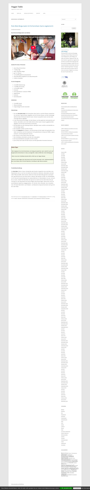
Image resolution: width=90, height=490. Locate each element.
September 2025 (64, 170)
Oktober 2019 (64, 286)
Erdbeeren (69, 454)
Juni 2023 (63, 212)
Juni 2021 (63, 253)
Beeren (63, 453)
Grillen (73, 458)
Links (44, 13)
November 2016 (64, 342)
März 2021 (63, 258)
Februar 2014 (64, 397)
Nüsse (62, 428)
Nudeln (67, 466)
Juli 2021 (63, 251)
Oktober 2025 (64, 169)
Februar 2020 (64, 280)
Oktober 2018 (64, 307)
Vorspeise (63, 445)
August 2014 (63, 387)
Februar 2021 (64, 259)
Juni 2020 (63, 273)
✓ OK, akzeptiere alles (66, 488)
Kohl (62, 423)
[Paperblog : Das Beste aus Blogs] (64, 78)
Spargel (74, 471)
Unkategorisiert (64, 440)
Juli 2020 (63, 271)
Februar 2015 (64, 377)
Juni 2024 (63, 192)
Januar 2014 (63, 399)
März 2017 (63, 335)
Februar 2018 (64, 318)
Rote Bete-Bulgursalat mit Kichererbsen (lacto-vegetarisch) (32, 26)
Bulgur (15, 198)
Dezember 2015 (64, 360)
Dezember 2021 (64, 243)
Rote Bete (47, 198)
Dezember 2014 (64, 381)
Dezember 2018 (64, 303)
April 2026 (63, 158)
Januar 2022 (63, 241)
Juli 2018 (63, 310)
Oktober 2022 (64, 226)
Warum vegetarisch (28, 13)
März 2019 (63, 298)
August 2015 (63, 367)
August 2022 (63, 229)
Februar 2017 (64, 337)
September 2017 (64, 327)
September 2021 (64, 248)
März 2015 (63, 376)
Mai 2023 (63, 214)
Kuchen (75, 462)
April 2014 (63, 394)
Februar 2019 (64, 300)
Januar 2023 (63, 221)
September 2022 (64, 227)
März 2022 (63, 238)
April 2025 (63, 177)
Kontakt (38, 13)
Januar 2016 (63, 359)
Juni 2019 (63, 293)
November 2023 (64, 204)
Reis (65, 470)
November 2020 (64, 265)
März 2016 (63, 355)
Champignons (74, 453)
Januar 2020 (63, 281)
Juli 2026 (63, 153)
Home (12, 13)
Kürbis (62, 424)
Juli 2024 (63, 190)
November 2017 (64, 323)
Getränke (63, 416)
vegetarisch (63, 443)
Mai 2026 (63, 157)
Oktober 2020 (64, 266)
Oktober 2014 (64, 384)
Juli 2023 (63, 211)
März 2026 (63, 160)
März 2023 (63, 217)
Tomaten (72, 472)
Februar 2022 (64, 239)
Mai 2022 (63, 234)
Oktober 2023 (64, 206)
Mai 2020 (63, 275)
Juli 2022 (63, 231)
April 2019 (63, 296)
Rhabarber (69, 470)
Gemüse (64, 458)
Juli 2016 (63, 349)
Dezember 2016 (64, 340)
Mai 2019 (63, 295)
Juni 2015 (63, 371)
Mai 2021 (63, 254)
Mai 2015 (63, 372)
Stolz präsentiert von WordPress (17, 484)
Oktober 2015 (64, 364)
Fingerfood (63, 414)
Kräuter (71, 462)
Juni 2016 (63, 350)
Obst (62, 429)
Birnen (66, 453)
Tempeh (63, 438)
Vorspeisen (74, 474)
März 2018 (63, 317)
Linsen (76, 465)
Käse (62, 421)
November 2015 (64, 362)
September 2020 (64, 268)
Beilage (62, 409)
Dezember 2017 (64, 322)
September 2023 (64, 207)
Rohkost (43, 198)
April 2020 (63, 276)
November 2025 (64, 167)
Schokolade (67, 471)
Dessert (64, 454)
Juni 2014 (63, 391)
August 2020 (63, 270)
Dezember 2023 (64, 202)
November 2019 (64, 285)
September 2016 (64, 345)
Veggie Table (17, 6)
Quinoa (62, 470)
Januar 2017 (63, 339)
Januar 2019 (63, 302)
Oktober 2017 (64, 325)
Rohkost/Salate (42, 196)
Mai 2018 (63, 313)
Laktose (62, 426)
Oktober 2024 (64, 187)
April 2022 (63, 236)
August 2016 (63, 347)
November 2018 (64, 305)
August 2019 (63, 290)
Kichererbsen (31, 198)
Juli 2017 (63, 328)
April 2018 (63, 315)
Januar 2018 (63, 320)
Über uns (19, 13)
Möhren (63, 466)
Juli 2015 (63, 369)
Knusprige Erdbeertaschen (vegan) (68, 113)
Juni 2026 (63, 155)
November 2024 (64, 185)
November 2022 (64, 224)
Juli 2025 (63, 174)
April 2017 (63, 334)
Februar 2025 (64, 180)
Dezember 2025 (64, 165)
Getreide (19, 198)
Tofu (68, 472)
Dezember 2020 (64, 263)
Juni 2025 (63, 175)
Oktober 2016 (64, 344)
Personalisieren (77, 488)
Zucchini (63, 476)
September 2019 (64, 288)
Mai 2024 (63, 194)
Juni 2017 (63, 330)
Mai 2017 (63, 332)
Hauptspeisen (74, 459)
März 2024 (63, 197)
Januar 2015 (63, 379)
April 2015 (63, 374)
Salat (62, 471)
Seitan (70, 471)
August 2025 (63, 172)
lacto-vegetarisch (37, 198)
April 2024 (63, 196)
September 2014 (64, 386)
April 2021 (63, 256)
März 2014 (63, 396)
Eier (62, 413)
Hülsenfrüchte (25, 198)
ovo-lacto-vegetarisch (65, 431)
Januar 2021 (63, 261)
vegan (62, 441)
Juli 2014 (63, 389)
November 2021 (64, 244)
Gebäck (71, 456)
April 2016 (63, 354)
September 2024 (64, 189)
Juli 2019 (63, 291)
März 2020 (63, 278)
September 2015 (64, 366)
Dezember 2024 (64, 184)
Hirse (62, 461)
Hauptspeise (63, 418)
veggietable (34, 196)
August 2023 (63, 209)
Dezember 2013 (64, 401)
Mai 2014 (63, 392)
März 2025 (63, 179)
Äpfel (67, 476)
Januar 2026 (63, 164)
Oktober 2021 (64, 246)
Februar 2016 (64, 357)
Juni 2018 (63, 312)
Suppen (62, 436)
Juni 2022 (63, 233)
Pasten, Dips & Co (64, 433)
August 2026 (63, 152)
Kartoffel (75, 461)
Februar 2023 (64, 219)
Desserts (63, 411)
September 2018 (64, 308)
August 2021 (63, 249)
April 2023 (63, 216)
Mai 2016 (63, 352)
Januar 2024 (63, 201)
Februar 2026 (64, 162)
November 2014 (64, 382)
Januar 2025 (63, 182)
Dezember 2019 (64, 283)
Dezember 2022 (64, 222)
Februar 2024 (64, 199)
